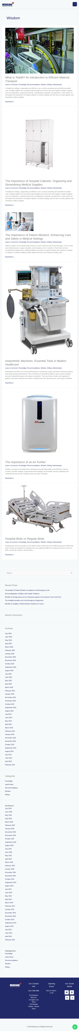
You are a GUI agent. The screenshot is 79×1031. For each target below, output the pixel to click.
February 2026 (10, 650)
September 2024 (10, 707)
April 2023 (8, 761)
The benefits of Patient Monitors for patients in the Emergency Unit (27, 590)
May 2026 (8, 640)
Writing (49, 84)
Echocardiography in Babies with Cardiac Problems (22, 593)
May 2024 (8, 721)
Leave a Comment (11, 84)
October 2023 (9, 744)
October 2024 (9, 704)
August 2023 (9, 751)
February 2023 (10, 765)
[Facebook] (67, 992)
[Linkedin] (72, 992)
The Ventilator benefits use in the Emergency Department (24, 600)
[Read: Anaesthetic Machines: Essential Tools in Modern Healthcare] (39, 310)
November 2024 (10, 701)
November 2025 (10, 660)
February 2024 (10, 731)
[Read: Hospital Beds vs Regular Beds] (39, 510)
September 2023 (10, 748)
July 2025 (8, 674)
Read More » (9, 102)
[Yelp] (72, 998)
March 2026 (9, 647)
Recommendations (33, 84)
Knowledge (22, 84)
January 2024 (9, 734)
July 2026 (8, 633)
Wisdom (43, 84)
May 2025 (8, 680)
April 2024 (8, 724)
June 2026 (8, 637)
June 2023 (8, 758)
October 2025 (9, 664)
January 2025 (9, 694)
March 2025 (9, 687)
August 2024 (9, 711)
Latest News (9, 784)
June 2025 (8, 677)
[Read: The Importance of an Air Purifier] (39, 424)
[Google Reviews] (67, 998)
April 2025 (8, 684)
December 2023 (10, 738)
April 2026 (8, 643)
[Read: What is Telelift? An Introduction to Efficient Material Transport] (39, 50)
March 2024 (9, 728)
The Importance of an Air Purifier (25, 462)
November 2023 (10, 741)
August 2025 (9, 670)
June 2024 (8, 717)
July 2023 (8, 754)
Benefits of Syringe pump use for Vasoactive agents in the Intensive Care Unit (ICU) (33, 597)
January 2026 (9, 654)
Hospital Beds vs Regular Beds (24, 538)
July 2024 (8, 714)
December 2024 (10, 697)
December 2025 (10, 657)
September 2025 (10, 667)
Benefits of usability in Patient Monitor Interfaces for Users (24, 604)
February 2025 (10, 691)
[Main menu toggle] (75, 4)
